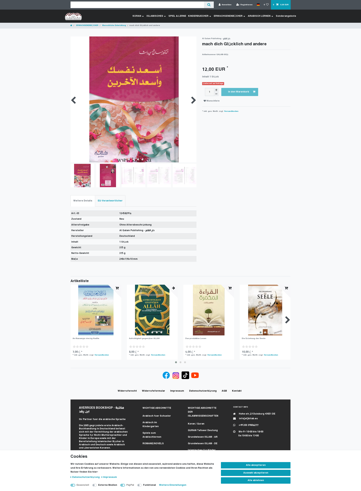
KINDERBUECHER (198, 16)
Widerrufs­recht (127, 391)
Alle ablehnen (256, 480)
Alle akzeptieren (256, 465)
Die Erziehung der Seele (253, 338)
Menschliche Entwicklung (114, 25)
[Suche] (209, 5)
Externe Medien (107, 485)
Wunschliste (213, 101)
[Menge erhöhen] (216, 90)
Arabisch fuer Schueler (157, 416)
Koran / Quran (196, 423)
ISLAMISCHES (154, 16)
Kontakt (237, 391)
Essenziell (83, 485)
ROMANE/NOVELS (153, 443)
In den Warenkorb (238, 91)
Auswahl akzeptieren (255, 472)
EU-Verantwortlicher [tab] (110, 200)
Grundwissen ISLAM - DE (202, 443)
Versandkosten (231, 111)
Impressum (110, 477)
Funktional (149, 485)
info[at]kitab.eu (248, 418)
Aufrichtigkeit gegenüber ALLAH (144, 338)
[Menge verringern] (216, 94)
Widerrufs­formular (153, 391)
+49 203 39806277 (248, 425)
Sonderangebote (286, 16)
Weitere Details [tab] (82, 200)
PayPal (130, 485)
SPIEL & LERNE (177, 16)
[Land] (258, 4)
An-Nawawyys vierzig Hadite (86, 338)
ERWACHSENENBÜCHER (228, 16)
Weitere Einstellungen (172, 485)
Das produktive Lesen (195, 338)
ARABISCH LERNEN (259, 16)
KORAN (137, 16)
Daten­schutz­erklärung (86, 477)
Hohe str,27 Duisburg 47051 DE (256, 413)
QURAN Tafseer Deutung (203, 430)
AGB (224, 391)
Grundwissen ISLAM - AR (203, 437)
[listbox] (152, 310)
